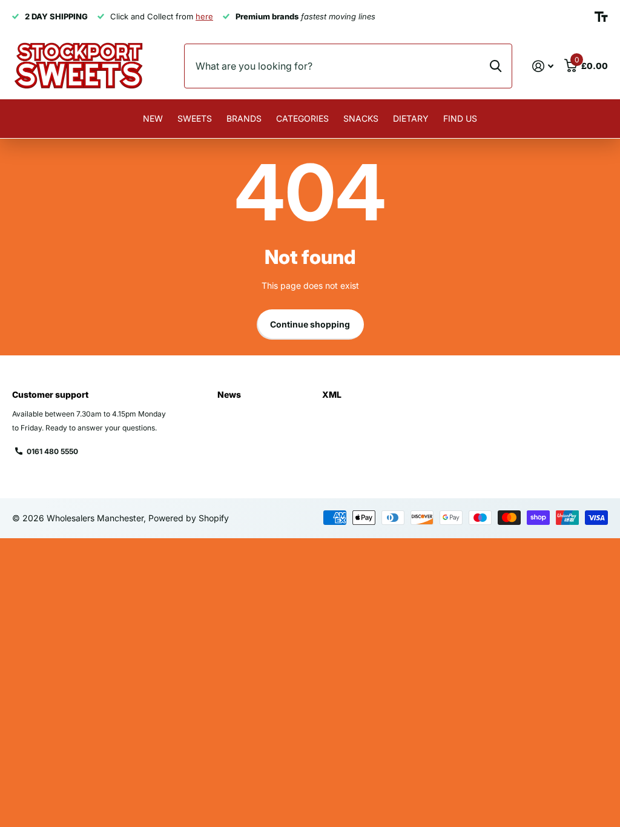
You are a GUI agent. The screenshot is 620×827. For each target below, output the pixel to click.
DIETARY (411, 118)
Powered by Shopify (188, 518)
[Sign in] (543, 66)
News (229, 394)
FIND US (460, 118)
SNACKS (360, 118)
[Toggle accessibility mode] (601, 17)
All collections (194, 131)
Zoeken (495, 66)
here (204, 16)
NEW (153, 118)
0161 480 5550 (52, 451)
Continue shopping (310, 324)
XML (331, 394)
